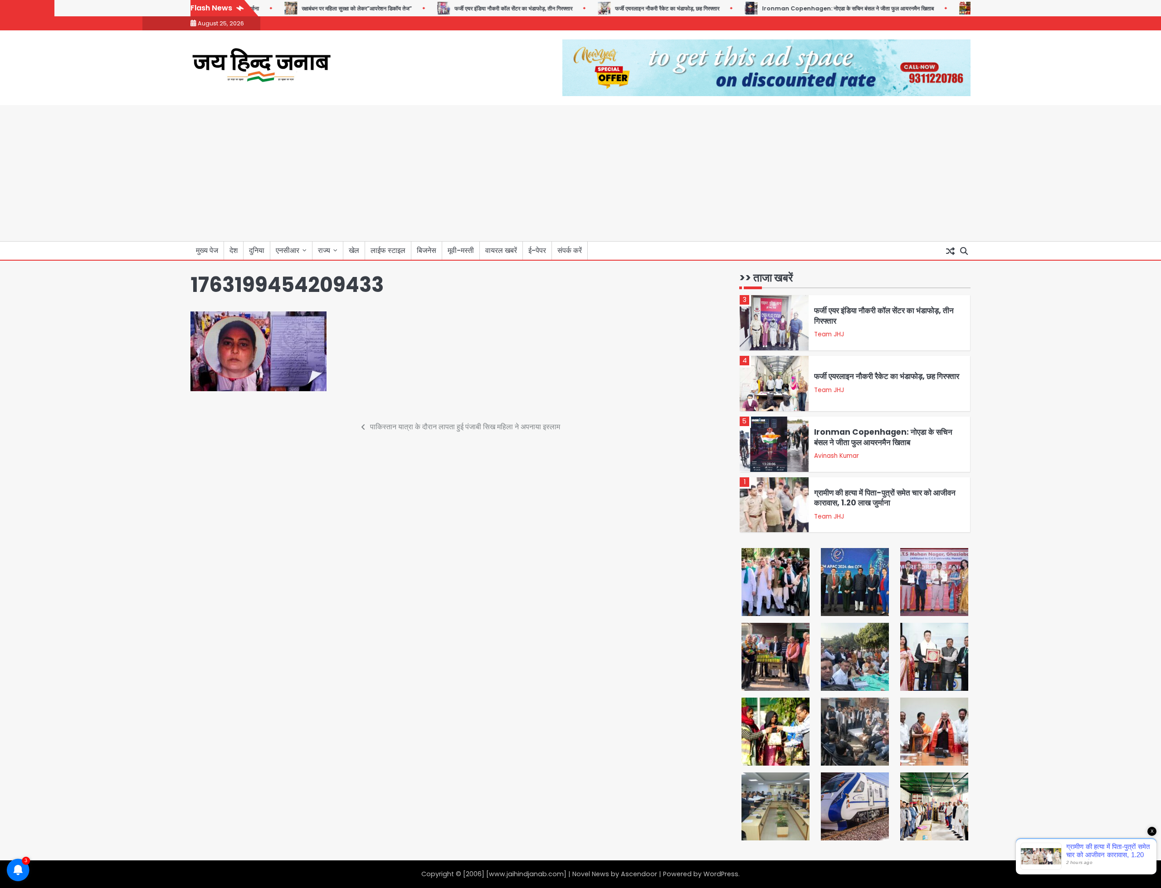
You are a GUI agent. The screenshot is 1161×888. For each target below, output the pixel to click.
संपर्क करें (569, 250)
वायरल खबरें (501, 250)
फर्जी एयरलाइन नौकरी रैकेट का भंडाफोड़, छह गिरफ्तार (652, 8)
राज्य (324, 250)
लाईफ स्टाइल (388, 250)
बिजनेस (426, 250)
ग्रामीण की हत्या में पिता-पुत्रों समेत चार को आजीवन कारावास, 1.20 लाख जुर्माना (885, 497)
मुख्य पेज (207, 250)
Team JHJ (829, 334)
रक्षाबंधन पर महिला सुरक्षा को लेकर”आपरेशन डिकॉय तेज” (341, 8)
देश (233, 250)
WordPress (720, 873)
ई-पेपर (537, 250)
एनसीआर (287, 250)
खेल (354, 250)
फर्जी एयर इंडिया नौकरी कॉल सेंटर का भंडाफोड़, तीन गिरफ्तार (498, 8)
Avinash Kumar (836, 455)
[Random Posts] (950, 250)
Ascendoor (639, 873)
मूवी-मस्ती (461, 250)
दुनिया (256, 250)
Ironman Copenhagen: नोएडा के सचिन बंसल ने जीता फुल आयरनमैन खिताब (832, 8)
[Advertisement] (580, 173)
